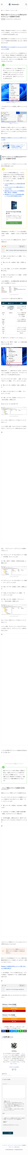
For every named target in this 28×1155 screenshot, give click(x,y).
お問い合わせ (16, 1147)
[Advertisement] (14, 23)
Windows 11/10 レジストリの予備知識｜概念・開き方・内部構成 (15, 191)
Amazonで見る (14, 1008)
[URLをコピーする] (25, 1031)
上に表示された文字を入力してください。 (11, 1124)
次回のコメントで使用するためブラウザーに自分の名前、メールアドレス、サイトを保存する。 (14, 1119)
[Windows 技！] (14, 4)
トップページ (4, 1145)
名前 (3, 1113)
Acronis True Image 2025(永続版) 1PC (13, 212)
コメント (5, 1083)
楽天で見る (14, 1010)
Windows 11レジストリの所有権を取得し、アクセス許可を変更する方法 (14, 195)
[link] (13, 1069)
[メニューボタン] (2, 4)
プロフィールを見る (14, 1067)
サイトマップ (10, 1145)
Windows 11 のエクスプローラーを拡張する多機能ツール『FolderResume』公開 (17, 146)
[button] (3, 1031)
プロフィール (11, 1147)
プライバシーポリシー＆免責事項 (20, 1145)
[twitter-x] (15, 1069)
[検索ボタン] (26, 4)
